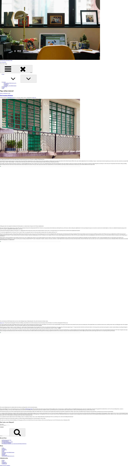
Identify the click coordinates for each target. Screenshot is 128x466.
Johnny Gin (34, 97)
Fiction (3, 74)
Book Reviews (4, 449)
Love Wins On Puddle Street (6, 442)
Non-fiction (4, 82)
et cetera (3, 87)
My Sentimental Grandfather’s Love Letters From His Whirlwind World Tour (14, 443)
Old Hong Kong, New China (6, 440)
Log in (3, 461)
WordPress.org (4, 463)
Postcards (3, 454)
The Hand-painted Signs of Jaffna (7, 441)
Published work (4, 455)
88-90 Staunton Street (29, 408)
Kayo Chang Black (3, 62)
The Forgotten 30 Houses (6, 95)
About (3, 88)
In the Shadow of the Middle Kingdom (10, 85)
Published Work (4, 86)
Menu (31, 72)
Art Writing (6, 84)
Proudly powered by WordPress (5, 465)
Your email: (2, 424)
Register (3, 460)
